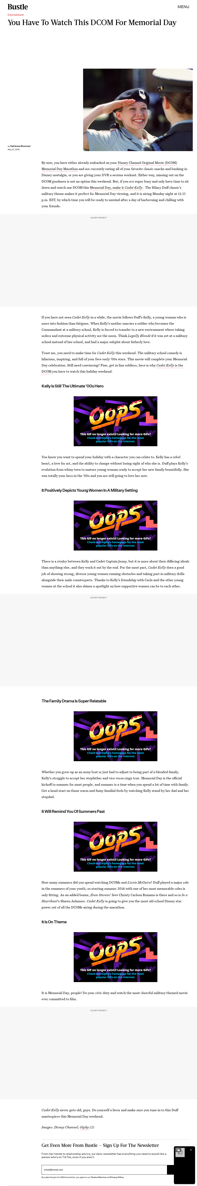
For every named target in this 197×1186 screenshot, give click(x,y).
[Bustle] (18, 6)
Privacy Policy (117, 1177)
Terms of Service (98, 1177)
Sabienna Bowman (20, 146)
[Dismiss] (191, 1149)
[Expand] (178, 1149)
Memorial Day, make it (116, 187)
